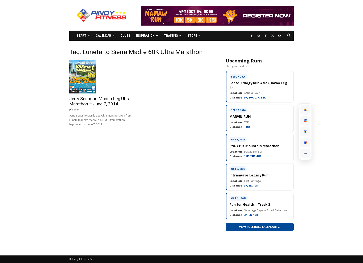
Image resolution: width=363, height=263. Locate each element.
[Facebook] (252, 36)
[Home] (305, 110)
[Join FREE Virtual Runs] (305, 131)
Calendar (103, 35)
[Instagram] (258, 36)
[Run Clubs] (305, 142)
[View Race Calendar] (305, 121)
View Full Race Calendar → (259, 227)
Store (192, 35)
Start (81, 35)
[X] (272, 36)
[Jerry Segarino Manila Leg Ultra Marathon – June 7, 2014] (103, 76)
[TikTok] (265, 36)
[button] (289, 36)
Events (74, 91)
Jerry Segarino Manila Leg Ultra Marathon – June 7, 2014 (99, 101)
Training (171, 35)
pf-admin (74, 109)
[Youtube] (279, 36)
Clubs (125, 35)
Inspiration (145, 35)
